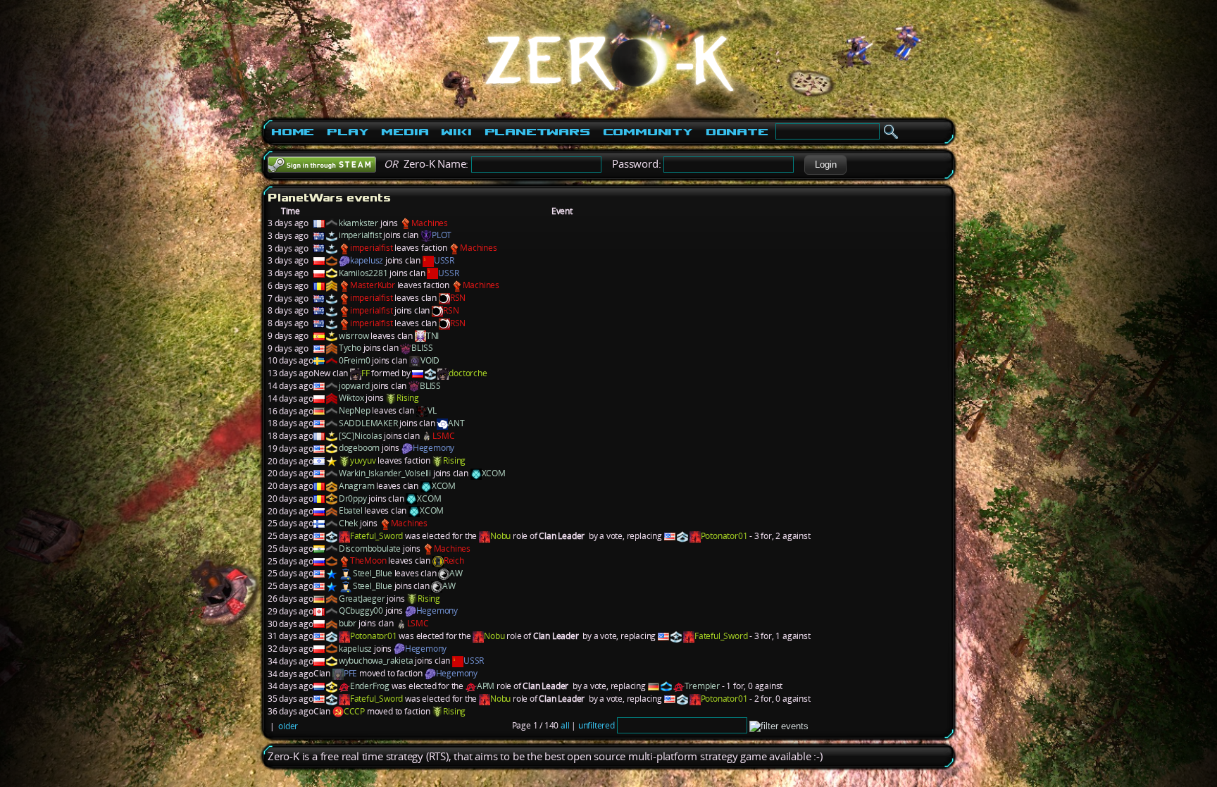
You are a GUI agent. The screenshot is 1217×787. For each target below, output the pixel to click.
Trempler (702, 686)
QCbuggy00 (361, 610)
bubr (347, 623)
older (288, 726)
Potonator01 (724, 536)
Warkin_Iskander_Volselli (385, 473)
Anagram (357, 486)
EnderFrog (369, 686)
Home (292, 132)
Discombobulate (370, 548)
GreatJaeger (362, 599)
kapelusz (366, 260)
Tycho (350, 348)
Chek (348, 523)
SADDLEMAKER (368, 423)
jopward (354, 386)
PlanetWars (537, 132)
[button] (825, 165)
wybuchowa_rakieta (376, 661)
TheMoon (368, 560)
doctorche (468, 373)
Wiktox (351, 398)
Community (648, 132)
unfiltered (596, 725)
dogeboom (359, 448)
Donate (737, 132)
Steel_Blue (372, 573)
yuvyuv (363, 460)
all (565, 725)
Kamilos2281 (363, 273)
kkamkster (358, 223)
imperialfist (360, 235)
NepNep (354, 410)
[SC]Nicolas (360, 436)
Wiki (456, 132)
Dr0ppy (353, 498)
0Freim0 (354, 360)
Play (347, 132)
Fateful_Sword (376, 536)
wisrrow (354, 336)
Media (404, 132)
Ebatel (351, 510)
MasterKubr (372, 285)
